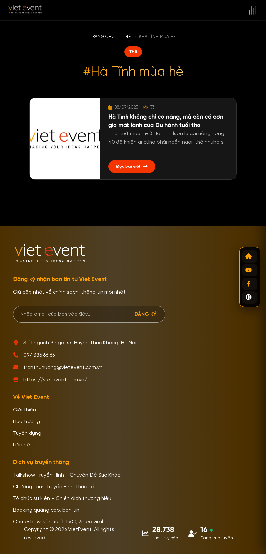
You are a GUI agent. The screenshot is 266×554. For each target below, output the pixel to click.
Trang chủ (102, 37)
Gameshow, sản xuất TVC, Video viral (58, 522)
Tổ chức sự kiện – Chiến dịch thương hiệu (62, 498)
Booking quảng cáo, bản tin (46, 510)
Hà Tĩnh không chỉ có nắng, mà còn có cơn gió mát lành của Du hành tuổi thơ (165, 121)
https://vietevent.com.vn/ (55, 380)
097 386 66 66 (39, 355)
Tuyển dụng (27, 433)
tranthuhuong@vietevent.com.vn (63, 367)
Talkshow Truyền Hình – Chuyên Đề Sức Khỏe (67, 475)
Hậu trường (26, 421)
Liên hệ (21, 445)
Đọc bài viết (128, 166)
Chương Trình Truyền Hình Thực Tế (53, 487)
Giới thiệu (24, 410)
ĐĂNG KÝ (145, 314)
